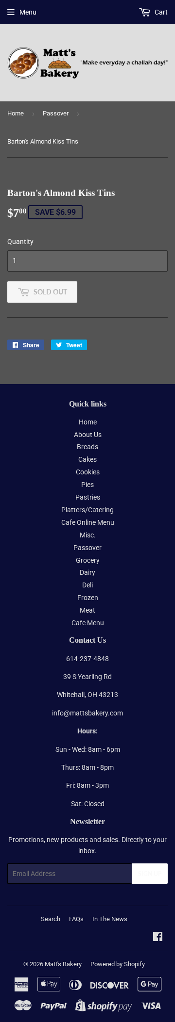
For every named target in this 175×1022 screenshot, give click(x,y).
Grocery (88, 560)
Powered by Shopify (117, 964)
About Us (88, 434)
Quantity (20, 241)
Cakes (87, 459)
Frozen (87, 597)
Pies (87, 484)
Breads (87, 447)
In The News (109, 919)
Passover (56, 113)
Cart (160, 12)
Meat (87, 610)
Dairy (87, 572)
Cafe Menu (87, 623)
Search (50, 919)
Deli (87, 585)
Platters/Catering (87, 510)
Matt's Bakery (63, 964)
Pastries (87, 497)
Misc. (88, 535)
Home (15, 113)
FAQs (76, 919)
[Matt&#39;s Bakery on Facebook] (158, 937)
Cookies (88, 472)
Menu (27, 12)
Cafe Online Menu (87, 522)
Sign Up (149, 873)
